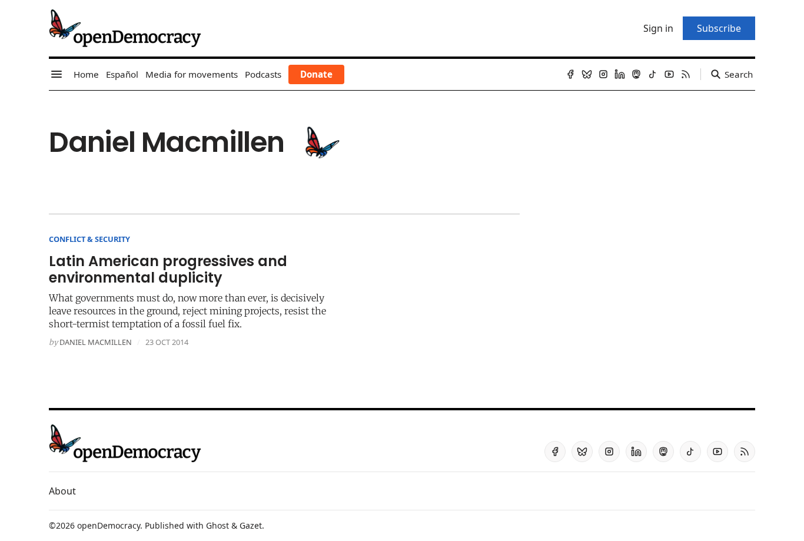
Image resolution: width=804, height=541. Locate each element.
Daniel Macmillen (95, 342)
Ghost (217, 525)
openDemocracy (108, 525)
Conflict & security (89, 239)
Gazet (251, 525)
